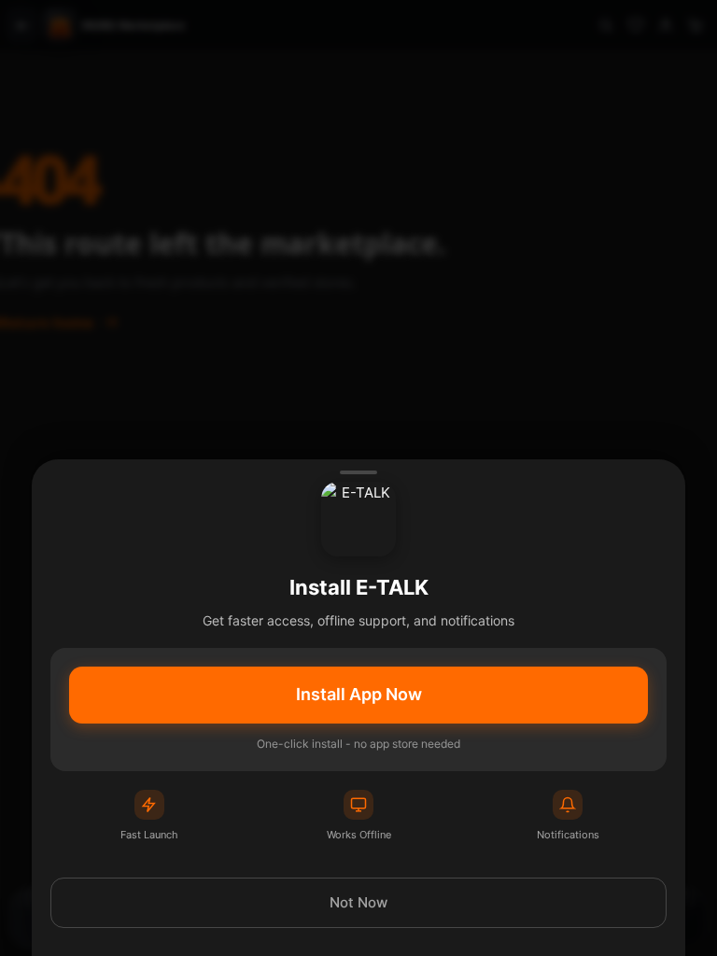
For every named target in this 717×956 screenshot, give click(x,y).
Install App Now (359, 694)
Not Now (358, 902)
